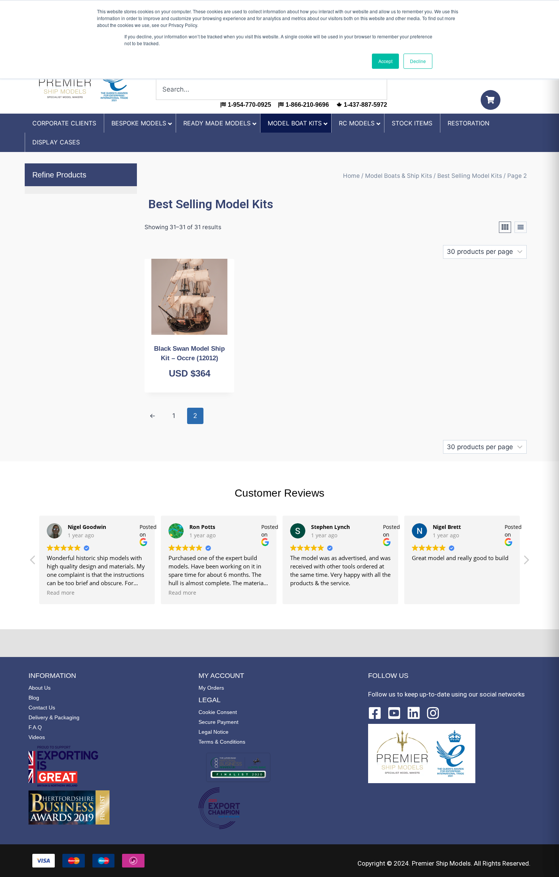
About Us (40, 688)
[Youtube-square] (394, 713)
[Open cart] (490, 100)
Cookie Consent (218, 712)
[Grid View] (505, 227)
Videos (37, 737)
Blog (34, 698)
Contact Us (42, 707)
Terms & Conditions (222, 742)
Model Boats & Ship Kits (398, 175)
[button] (526, 562)
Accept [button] (385, 61)
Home (351, 175)
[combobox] (271, 89)
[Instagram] (433, 713)
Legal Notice (214, 732)
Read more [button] (61, 592)
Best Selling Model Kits (469, 175)
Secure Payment (218, 722)
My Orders (211, 688)
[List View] (521, 227)
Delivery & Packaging (54, 717)
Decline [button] (418, 61)
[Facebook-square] (375, 713)
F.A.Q (35, 727)
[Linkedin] (414, 713)
